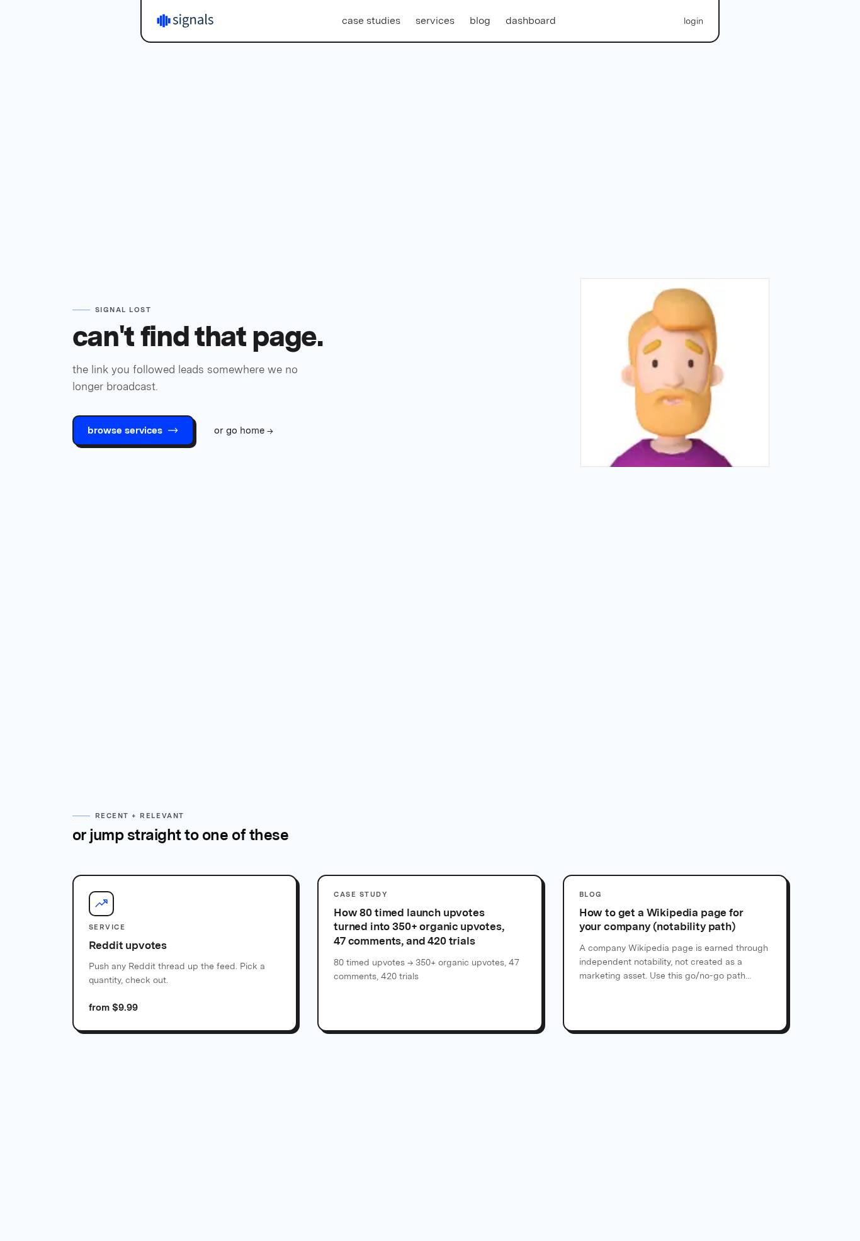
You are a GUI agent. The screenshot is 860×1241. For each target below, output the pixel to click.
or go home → (243, 430)
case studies (371, 20)
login (693, 20)
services (435, 20)
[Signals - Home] (185, 20)
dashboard (531, 20)
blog (480, 20)
